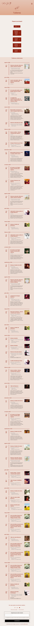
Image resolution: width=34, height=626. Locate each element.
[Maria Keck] (6, 3)
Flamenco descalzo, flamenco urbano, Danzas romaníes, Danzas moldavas (16, 281)
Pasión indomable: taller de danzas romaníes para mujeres (16, 81)
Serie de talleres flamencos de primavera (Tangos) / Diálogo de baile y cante (16, 516)
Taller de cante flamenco (15, 537)
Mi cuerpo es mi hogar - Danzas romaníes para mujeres (15, 415)
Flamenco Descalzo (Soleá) (16, 351)
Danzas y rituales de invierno (16, 400)
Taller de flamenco (14, 386)
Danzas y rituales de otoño (16, 265)
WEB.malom (26, 624)
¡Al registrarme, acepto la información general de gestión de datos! (17, 617)
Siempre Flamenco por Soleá (16, 143)
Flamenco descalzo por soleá (16, 122)
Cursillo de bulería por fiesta (16, 360)
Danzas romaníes (14, 338)
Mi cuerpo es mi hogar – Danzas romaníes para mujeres (15, 168)
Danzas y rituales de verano (16, 446)
